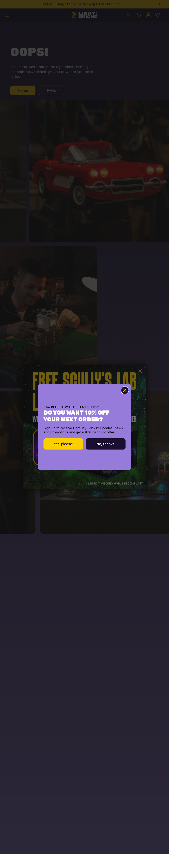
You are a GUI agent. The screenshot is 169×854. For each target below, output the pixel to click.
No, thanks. (105, 444)
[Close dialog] (124, 390)
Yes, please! (63, 444)
